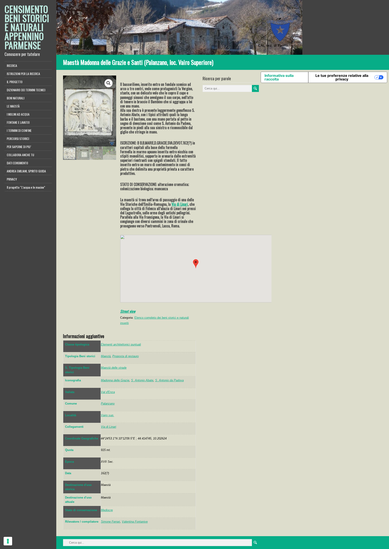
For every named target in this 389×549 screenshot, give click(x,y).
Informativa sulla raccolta (279, 77)
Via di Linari (180, 204)
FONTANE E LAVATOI (18, 122)
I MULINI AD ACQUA (18, 114)
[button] (196, 264)
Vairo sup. (107, 415)
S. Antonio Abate (142, 380)
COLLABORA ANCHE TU (20, 154)
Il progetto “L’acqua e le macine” (26, 187)
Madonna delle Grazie (115, 380)
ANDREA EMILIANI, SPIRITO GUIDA (26, 171)
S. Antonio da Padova (169, 380)
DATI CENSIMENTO (17, 162)
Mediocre (107, 510)
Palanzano (108, 403)
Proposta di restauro (125, 356)
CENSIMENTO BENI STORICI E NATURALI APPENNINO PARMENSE (27, 27)
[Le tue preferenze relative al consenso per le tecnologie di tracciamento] (8, 541)
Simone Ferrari (110, 521)
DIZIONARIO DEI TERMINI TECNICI (26, 89)
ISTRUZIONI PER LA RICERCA (23, 73)
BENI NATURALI (15, 98)
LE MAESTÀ (13, 106)
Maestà (106, 356)
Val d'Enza (108, 392)
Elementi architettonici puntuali (121, 344)
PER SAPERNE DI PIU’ (19, 146)
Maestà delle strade (114, 367)
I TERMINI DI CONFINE (19, 130)
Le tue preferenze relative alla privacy (341, 77)
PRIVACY (12, 179)
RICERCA (12, 65)
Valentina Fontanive (135, 521)
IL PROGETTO (15, 81)
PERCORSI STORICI (18, 138)
